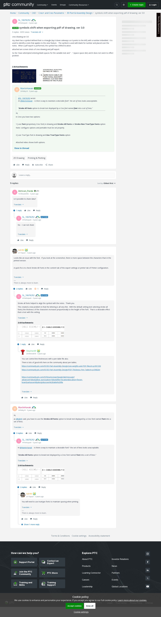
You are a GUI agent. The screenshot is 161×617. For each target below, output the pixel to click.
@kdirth (19, 419)
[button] (137, 4)
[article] (63, 201)
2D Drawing (19, 158)
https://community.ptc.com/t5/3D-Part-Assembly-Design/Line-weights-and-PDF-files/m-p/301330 (61, 366)
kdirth (21, 250)
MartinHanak (26, 88)
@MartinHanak (26, 101)
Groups (63, 5)
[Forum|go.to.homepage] (19, 5)
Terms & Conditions (60, 535)
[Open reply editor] (63, 175)
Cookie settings (79, 535)
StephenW (31, 350)
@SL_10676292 (24, 98)
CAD (34, 13)
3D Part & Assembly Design (79, 13)
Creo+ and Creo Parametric (51, 13)
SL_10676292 (24, 20)
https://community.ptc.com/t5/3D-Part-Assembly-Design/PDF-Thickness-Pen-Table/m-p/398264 (61, 369)
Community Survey (158, 25)
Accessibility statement (99, 535)
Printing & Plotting (36, 158)
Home (13, 13)
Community (23, 13)
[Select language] (123, 4)
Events (54, 5)
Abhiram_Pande (25, 191)
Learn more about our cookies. (132, 600)
